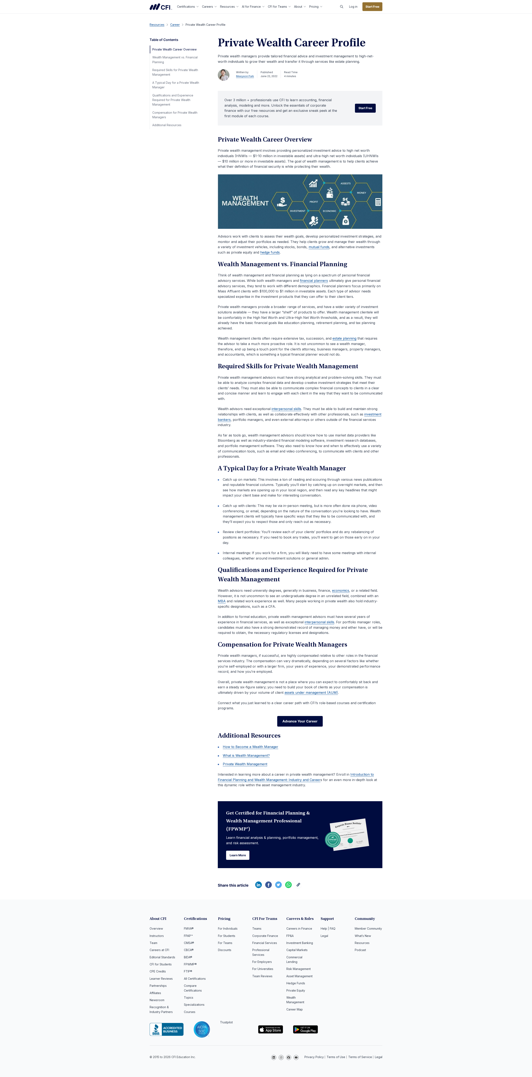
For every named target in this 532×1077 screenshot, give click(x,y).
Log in (353, 6)
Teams (256, 928)
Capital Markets (297, 950)
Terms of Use (336, 1057)
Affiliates (155, 993)
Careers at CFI (159, 950)
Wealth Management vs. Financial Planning (175, 59)
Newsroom (157, 1000)
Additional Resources (166, 125)
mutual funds (319, 247)
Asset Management (299, 976)
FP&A (290, 936)
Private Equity (295, 990)
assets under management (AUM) (311, 692)
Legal (324, 936)
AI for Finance (251, 6)
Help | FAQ (328, 928)
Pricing (314, 6)
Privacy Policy (314, 1057)
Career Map (294, 1009)
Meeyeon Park (245, 76)
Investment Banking (299, 943)
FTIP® (188, 971)
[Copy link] (298, 887)
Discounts (224, 950)
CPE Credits (158, 971)
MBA (222, 601)
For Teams (225, 943)
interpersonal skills (286, 409)
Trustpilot (226, 1022)
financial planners (314, 280)
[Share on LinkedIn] (258, 887)
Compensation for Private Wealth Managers (174, 115)
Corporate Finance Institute (161, 7)
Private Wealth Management (245, 764)
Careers (207, 6)
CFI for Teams (277, 6)
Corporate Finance (265, 936)
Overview (156, 928)
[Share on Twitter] (278, 887)
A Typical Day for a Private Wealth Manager (175, 85)
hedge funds (270, 252)
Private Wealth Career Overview (174, 49)
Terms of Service (360, 1057)
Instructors (157, 936)
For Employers (262, 962)
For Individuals (228, 928)
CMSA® (189, 943)
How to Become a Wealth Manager (250, 747)
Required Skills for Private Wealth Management (175, 72)
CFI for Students (161, 964)
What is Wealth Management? (246, 755)
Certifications (186, 6)
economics (340, 590)
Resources (227, 6)
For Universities (262, 969)
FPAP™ (188, 936)
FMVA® (189, 928)
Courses (189, 1012)
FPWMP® (190, 964)
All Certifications (195, 978)
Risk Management (298, 969)
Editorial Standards (162, 957)
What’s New (363, 936)
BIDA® (188, 957)
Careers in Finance (299, 928)
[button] (341, 6)
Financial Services (264, 943)
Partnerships (158, 985)
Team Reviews (262, 976)
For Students (226, 936)
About (298, 6)
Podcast (360, 950)
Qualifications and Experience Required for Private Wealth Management (172, 100)
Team (153, 943)
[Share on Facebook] (268, 887)
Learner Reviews (161, 978)
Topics (188, 997)
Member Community (368, 928)
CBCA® (189, 950)
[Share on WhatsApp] (288, 887)
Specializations (194, 1004)
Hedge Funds (295, 983)
